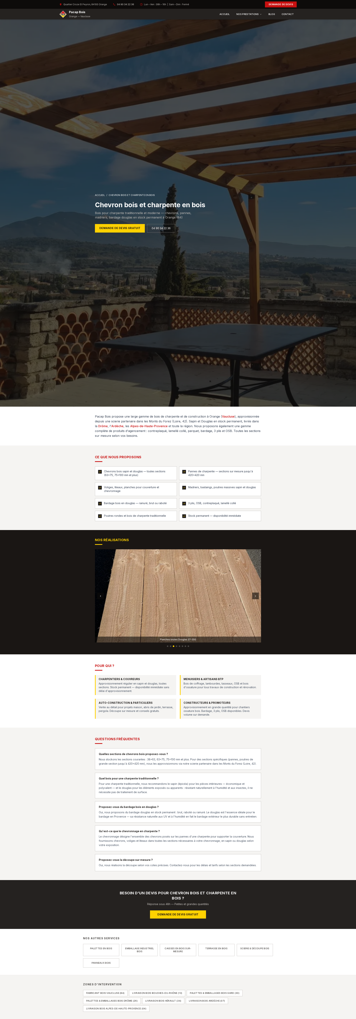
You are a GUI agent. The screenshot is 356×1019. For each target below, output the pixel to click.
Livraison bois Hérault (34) (163, 1000)
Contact (288, 14)
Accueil (225, 14)
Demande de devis (281, 4)
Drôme (103, 426)
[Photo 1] (167, 646)
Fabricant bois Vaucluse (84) (105, 993)
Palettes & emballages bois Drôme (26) (112, 1000)
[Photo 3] (173, 646)
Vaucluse (228, 416)
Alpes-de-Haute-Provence (149, 426)
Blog (271, 14)
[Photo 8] (188, 646)
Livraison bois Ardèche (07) (207, 1000)
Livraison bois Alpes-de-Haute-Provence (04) (116, 1008)
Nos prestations (247, 14)
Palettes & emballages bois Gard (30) (214, 993)
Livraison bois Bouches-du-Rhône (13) (157, 993)
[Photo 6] (182, 646)
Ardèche (117, 426)
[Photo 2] (170, 646)
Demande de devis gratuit (119, 228)
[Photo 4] (176, 646)
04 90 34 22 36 (125, 4)
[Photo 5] (179, 646)
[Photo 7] (185, 646)
